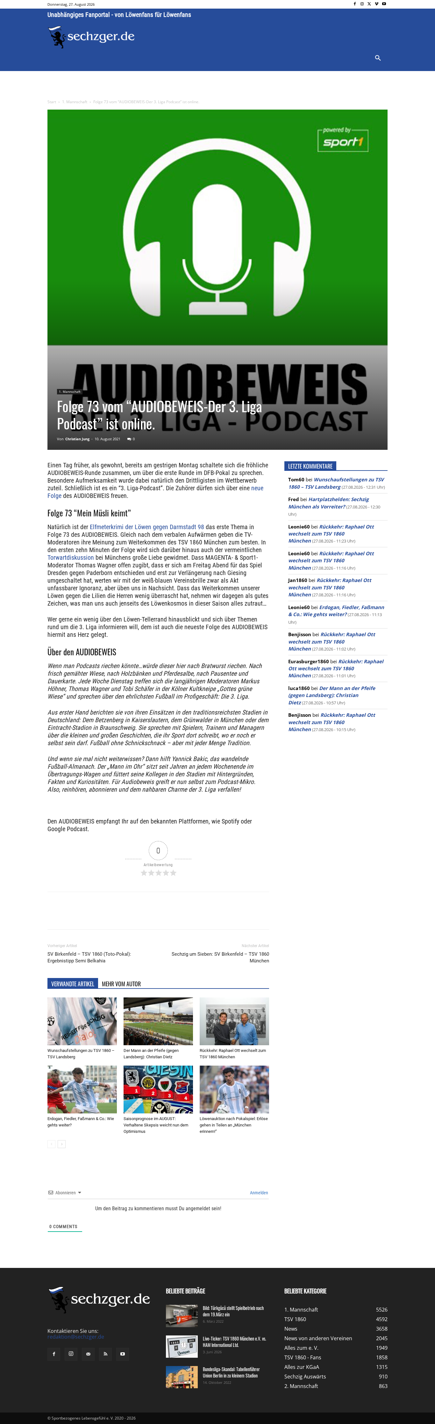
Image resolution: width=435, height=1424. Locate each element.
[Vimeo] (376, 4)
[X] (369, 4)
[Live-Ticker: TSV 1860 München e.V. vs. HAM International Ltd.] (182, 1346)
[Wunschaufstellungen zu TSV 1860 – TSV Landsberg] (82, 1021)
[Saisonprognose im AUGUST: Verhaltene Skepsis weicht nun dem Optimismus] (158, 1089)
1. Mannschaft (74, 101)
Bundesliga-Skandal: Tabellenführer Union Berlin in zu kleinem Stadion (231, 1372)
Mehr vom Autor (121, 984)
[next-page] (62, 1144)
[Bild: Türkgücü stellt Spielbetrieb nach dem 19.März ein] (182, 1316)
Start (51, 101)
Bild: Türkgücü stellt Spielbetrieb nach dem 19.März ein (233, 1311)
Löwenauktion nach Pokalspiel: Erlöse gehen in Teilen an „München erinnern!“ (234, 1125)
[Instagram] (362, 4)
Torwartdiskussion (70, 557)
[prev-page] (51, 1144)
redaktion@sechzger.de (75, 1336)
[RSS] (105, 1354)
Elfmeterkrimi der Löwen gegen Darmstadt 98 (147, 527)
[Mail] (88, 1354)
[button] (378, 58)
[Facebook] (355, 4)
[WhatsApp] (122, 916)
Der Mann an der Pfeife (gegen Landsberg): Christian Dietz (331, 695)
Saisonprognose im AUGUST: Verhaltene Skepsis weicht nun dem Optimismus (156, 1125)
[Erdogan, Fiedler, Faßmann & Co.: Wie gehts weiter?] (82, 1089)
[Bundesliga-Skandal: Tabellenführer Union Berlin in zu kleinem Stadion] (182, 1377)
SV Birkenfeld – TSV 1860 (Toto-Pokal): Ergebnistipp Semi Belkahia (89, 957)
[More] (166, 916)
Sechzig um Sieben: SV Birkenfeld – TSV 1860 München (220, 957)
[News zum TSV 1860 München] (91, 37)
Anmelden (258, 1192)
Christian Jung (77, 438)
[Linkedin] (136, 916)
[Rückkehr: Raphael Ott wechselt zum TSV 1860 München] (234, 1021)
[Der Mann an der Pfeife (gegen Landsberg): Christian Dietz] (158, 1021)
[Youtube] (384, 4)
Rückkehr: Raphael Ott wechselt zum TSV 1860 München (331, 533)
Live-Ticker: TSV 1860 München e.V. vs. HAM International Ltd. (234, 1341)
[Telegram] (151, 916)
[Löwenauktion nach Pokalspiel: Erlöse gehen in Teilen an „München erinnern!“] (234, 1089)
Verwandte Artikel (72, 984)
